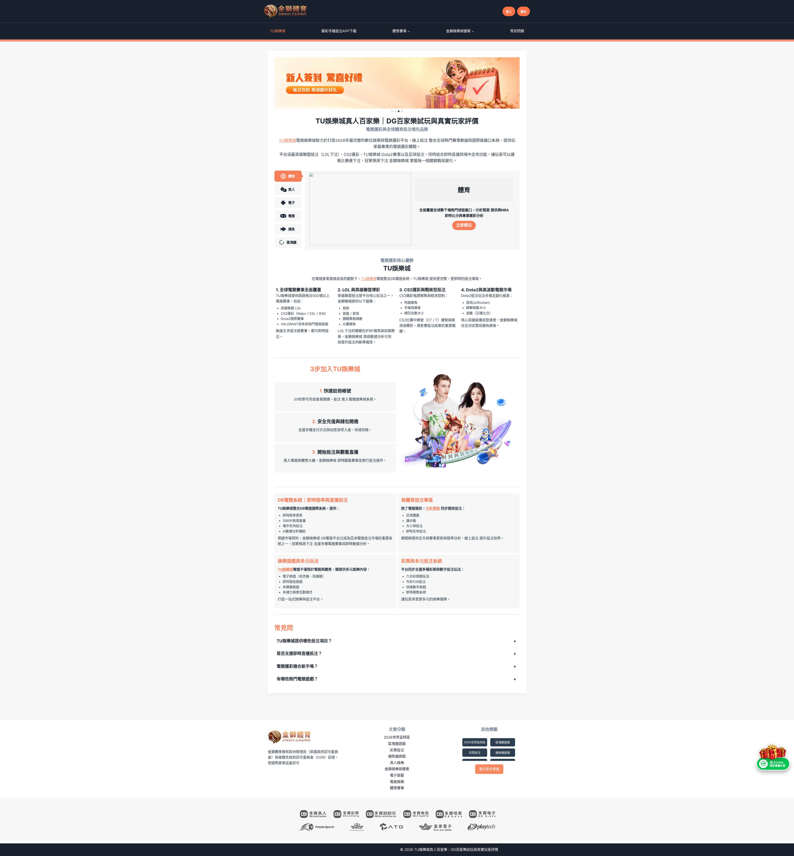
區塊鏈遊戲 (397, 744)
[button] (392, 111)
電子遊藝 (397, 775)
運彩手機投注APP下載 (338, 31)
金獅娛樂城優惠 (397, 769)
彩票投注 (397, 750)
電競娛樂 (397, 782)
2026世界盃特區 (397, 737)
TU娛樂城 (277, 31)
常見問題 (517, 31)
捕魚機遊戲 (397, 756)
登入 (509, 11)
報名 (523, 11)
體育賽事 (397, 788)
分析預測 (433, 508)
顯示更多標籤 (489, 769)
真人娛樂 (397, 763)
